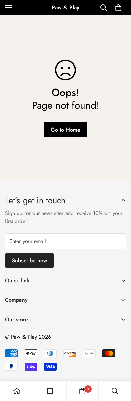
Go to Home (65, 130)
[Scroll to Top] (119, 365)
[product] (17, 391)
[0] (118, 7)
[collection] (50, 391)
